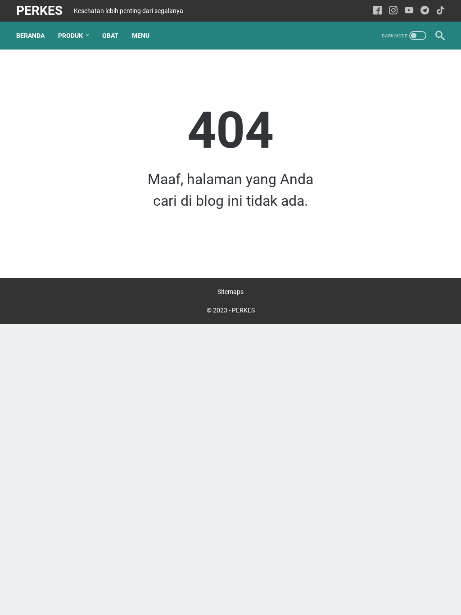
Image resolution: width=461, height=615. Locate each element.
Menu (140, 35)
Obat (110, 35)
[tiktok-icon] (440, 11)
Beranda (30, 35)
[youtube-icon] (409, 11)
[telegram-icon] (424, 11)
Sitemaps (230, 291)
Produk (70, 35)
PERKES (39, 10)
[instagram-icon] (393, 11)
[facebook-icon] (377, 11)
